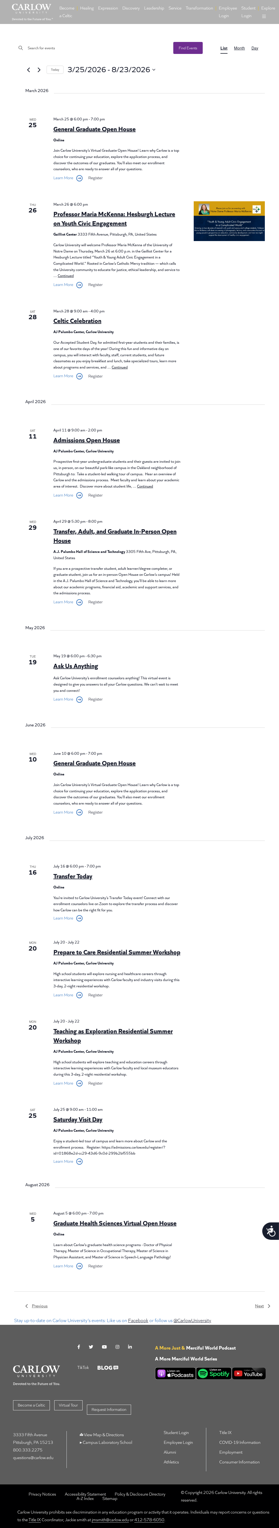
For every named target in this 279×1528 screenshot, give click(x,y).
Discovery (131, 8)
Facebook (138, 1320)
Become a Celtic (66, 11)
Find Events (188, 48)
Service (175, 8)
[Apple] (175, 1373)
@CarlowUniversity (192, 1320)
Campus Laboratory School (107, 1442)
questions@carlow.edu (33, 1457)
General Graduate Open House (94, 129)
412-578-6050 (149, 1519)
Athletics (171, 1462)
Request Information (109, 1409)
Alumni (170, 1452)
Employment (230, 1452)
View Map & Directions (104, 1434)
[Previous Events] (28, 69)
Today (55, 70)
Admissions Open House (86, 440)
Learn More (63, 177)
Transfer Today (72, 876)
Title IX (225, 1432)
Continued (66, 275)
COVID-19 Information (239, 1442)
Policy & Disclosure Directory (140, 1494)
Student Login (248, 11)
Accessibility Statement (85, 1494)
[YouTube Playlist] (249, 1373)
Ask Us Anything (75, 666)
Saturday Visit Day (77, 1119)
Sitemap (109, 1498)
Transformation (199, 8)
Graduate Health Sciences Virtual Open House (115, 1223)
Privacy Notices (42, 1494)
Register (95, 177)
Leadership (154, 8)
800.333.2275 (28, 1450)
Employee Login (228, 11)
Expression (108, 8)
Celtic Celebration (77, 321)
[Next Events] (39, 69)
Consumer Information (239, 1462)
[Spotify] (214, 1373)
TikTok (83, 1367)
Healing (87, 8)
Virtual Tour (68, 1405)
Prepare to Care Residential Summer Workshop (116, 952)
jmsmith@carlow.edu (110, 1519)
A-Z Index (85, 1498)
